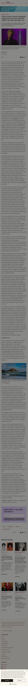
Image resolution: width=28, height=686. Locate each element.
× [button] (26, 670)
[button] (13, 684)
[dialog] (14, 677)
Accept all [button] (7, 680)
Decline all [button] (20, 680)
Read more (22, 677)
